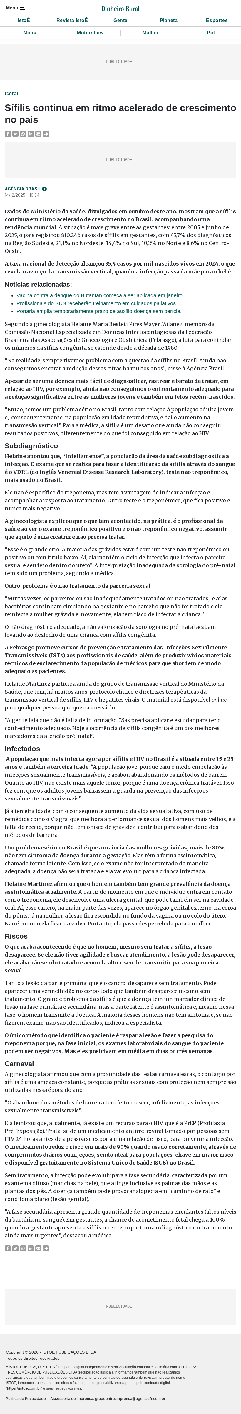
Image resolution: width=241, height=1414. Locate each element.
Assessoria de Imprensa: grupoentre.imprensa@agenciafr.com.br (107, 1398)
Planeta (169, 20)
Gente (120, 20)
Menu (30, 32)
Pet (211, 32)
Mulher (151, 32)
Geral (11, 94)
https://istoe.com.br (24, 1388)
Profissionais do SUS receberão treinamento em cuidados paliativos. (96, 303)
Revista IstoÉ (72, 20)
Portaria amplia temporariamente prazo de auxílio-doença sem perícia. (99, 311)
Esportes (217, 20)
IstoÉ (24, 20)
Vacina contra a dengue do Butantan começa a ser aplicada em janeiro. (100, 295)
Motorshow (90, 32)
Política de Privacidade (26, 1398)
